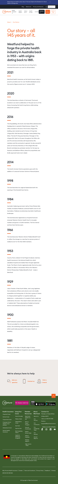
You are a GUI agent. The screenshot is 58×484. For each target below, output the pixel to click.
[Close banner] (50, 2)
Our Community (36, 423)
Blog (23, 6)
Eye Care (17, 425)
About (9, 22)
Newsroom (28, 6)
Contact (37, 11)
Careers (21, 470)
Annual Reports (36, 437)
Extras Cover (6, 417)
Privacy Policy (40, 470)
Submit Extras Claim (28, 432)
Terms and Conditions (29, 470)
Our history (16, 22)
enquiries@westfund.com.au (48, 423)
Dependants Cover (18, 422)
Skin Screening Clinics (18, 431)
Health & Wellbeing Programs (17, 437)
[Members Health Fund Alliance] (20, 403)
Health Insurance (14, 11)
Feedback (47, 470)
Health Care (20, 11)
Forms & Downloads (28, 428)
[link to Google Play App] (51, 404)
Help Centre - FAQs (28, 444)
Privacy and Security (38, 6)
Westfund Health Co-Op (28, 418)
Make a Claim (18, 419)
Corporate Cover (7, 419)
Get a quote (47, 11)
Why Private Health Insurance (9, 470)
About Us (25, 11)
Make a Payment (27, 436)
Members (42, 11)
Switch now (53, 11)
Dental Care (18, 428)
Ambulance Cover (7, 428)
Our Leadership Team (36, 429)
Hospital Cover (6, 414)
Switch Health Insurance (6, 431)
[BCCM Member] (31, 403)
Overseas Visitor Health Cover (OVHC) (7, 424)
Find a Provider (19, 416)
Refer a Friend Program (27, 423)
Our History (36, 419)
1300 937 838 (49, 418)
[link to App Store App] (40, 404)
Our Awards (36, 433)
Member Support (27, 440)
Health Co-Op (30, 11)
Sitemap (53, 470)
